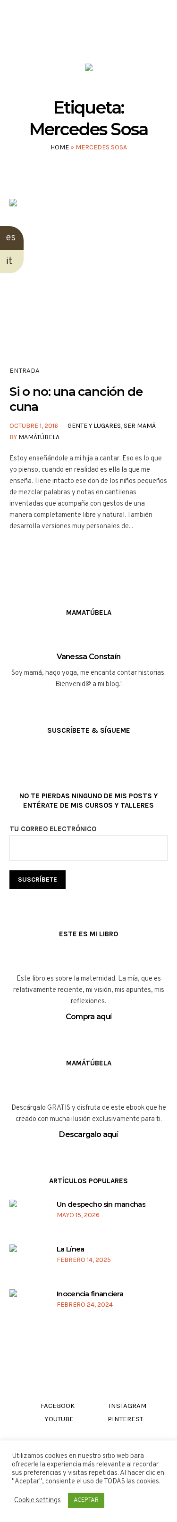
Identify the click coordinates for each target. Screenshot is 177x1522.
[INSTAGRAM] (79, 37)
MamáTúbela (38, 437)
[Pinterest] (115, 37)
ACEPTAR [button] (86, 1500)
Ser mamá (140, 426)
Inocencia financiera (90, 1293)
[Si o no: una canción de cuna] (88, 278)
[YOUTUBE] (97, 37)
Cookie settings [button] (37, 1500)
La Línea (70, 1248)
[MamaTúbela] (89, 69)
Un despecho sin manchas (101, 1204)
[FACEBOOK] (61, 37)
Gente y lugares (94, 426)
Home (60, 147)
